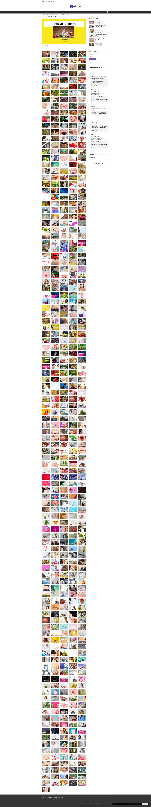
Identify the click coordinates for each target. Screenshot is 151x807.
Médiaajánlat (61, 797)
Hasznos (53, 12)
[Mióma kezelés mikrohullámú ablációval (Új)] (91, 22)
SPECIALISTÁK (73, 12)
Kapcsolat (52, 1)
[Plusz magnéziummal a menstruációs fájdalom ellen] (91, 31)
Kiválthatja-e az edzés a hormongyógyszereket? (99, 44)
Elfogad (145, 804)
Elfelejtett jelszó (98, 62)
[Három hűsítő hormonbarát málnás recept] (91, 35)
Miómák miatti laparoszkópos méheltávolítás (100, 39)
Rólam (49, 1)
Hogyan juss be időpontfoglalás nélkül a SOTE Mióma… (100, 26)
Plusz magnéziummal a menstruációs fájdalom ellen (100, 30)
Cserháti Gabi (93, 89)
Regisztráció (91, 62)
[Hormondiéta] (46, 54)
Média (46, 1)
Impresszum (55, 797)
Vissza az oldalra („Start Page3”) (50, 16)
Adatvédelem (49, 797)
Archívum (87, 12)
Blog (43, 1)
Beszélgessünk (95, 12)
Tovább (101, 12)
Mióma (48, 12)
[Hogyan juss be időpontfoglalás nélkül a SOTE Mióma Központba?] (91, 26)
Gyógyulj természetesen (63, 12)
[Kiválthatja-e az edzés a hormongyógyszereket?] (91, 44)
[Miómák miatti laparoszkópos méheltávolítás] (91, 40)
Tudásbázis (80, 12)
